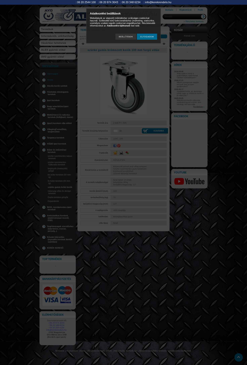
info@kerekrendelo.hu (158, 2)
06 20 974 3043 (108, 2)
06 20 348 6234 (131, 2)
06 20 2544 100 (86, 2)
